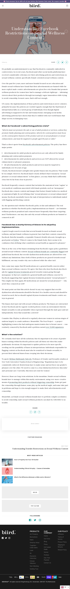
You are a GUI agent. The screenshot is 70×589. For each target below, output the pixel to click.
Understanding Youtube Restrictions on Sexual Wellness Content (40, 449)
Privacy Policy (62, 542)
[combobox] (65, 587)
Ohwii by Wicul (34, 543)
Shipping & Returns (61, 546)
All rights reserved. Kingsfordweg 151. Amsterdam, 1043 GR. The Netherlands (28, 582)
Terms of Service (61, 538)
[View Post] (7, 462)
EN (65, 587)
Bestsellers (33, 537)
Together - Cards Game (34, 546)
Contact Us (47, 563)
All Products (34, 534)
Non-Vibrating (34, 566)
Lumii (31, 550)
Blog (45, 542)
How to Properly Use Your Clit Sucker (26, 460)
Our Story (47, 539)
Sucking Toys (34, 569)
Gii (30, 553)
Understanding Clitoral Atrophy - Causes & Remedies (32, 468)
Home (46, 536)
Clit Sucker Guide (47, 548)
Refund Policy (62, 550)
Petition (46, 555)
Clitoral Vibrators (33, 562)
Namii (31, 540)
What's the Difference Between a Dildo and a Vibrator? (32, 477)
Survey (46, 552)
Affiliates (61, 534)
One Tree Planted (47, 559)
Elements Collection (33, 557)
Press (46, 544)
